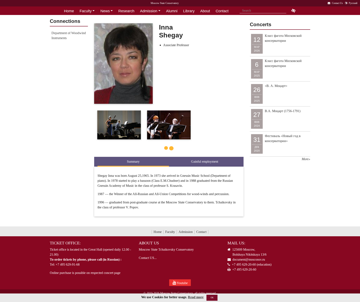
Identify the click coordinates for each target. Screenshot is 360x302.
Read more (196, 297)
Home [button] (69, 11)
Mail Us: (236, 243)
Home (158, 232)
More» (306, 159)
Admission (186, 232)
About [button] (205, 11)
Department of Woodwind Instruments (68, 35)
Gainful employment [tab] (204, 161)
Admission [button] (148, 11)
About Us (149, 243)
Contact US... (148, 258)
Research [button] (126, 11)
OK (212, 297)
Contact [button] (222, 11)
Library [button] (189, 11)
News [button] (105, 11)
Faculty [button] (86, 11)
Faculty (170, 232)
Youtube (182, 283)
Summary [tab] (133, 161)
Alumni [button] (172, 11)
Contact (201, 232)
